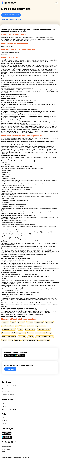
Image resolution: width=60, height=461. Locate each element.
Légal (3, 451)
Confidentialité (6, 449)
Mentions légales (6, 446)
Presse (4, 424)
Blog (3, 403)
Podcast (4, 406)
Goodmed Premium (8, 392)
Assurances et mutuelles (9, 395)
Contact (4, 421)
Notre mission (6, 389)
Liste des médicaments (9, 409)
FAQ (3, 418)
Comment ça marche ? (9, 386)
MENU (56, 2)
